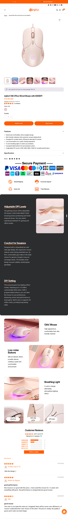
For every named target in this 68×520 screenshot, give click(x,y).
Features (7, 131)
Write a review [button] (34, 452)
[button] (9, 103)
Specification (9, 153)
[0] (62, 10)
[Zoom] (59, 20)
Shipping (6, 101)
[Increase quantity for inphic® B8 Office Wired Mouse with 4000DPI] (11, 117)
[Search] (57, 10)
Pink (5, 109)
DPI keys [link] (52, 419)
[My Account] (60, 10)
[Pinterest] (57, 5)
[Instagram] (53, 5)
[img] (8, 464)
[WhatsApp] (17, 159)
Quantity (6, 113)
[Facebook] (49, 5)
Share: (6, 158)
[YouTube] (55, 5)
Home (5, 15)
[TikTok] (59, 5)
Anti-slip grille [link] (33, 419)
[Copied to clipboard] (19, 159)
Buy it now (49, 123)
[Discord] (61, 5)
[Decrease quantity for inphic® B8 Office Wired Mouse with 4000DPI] (5, 117)
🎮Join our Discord (34, 1)
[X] (51, 5)
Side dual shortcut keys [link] (13, 419)
